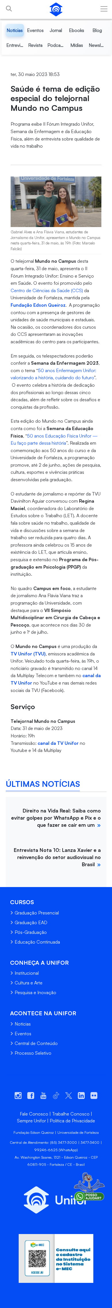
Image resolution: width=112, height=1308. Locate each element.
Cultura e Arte (29, 983)
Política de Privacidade (72, 1121)
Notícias (23, 1024)
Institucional (27, 973)
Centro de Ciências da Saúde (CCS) (47, 290)
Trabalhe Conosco (71, 1114)
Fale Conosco (34, 1114)
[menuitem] (15, 30)
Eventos (23, 1033)
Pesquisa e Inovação (35, 992)
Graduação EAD (31, 922)
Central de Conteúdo (36, 1043)
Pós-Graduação (31, 932)
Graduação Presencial (37, 913)
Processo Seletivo (33, 1053)
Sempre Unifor (31, 1121)
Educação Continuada (37, 942)
